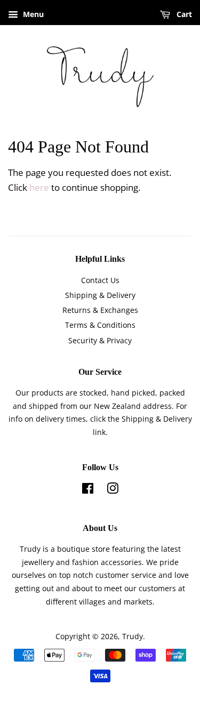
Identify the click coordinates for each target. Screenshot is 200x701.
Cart (183, 14)
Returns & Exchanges (100, 310)
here (39, 187)
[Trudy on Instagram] (112, 490)
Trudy (132, 636)
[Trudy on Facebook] (88, 490)
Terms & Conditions (100, 325)
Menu (32, 14)
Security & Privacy (100, 340)
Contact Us (100, 280)
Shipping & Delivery (100, 295)
